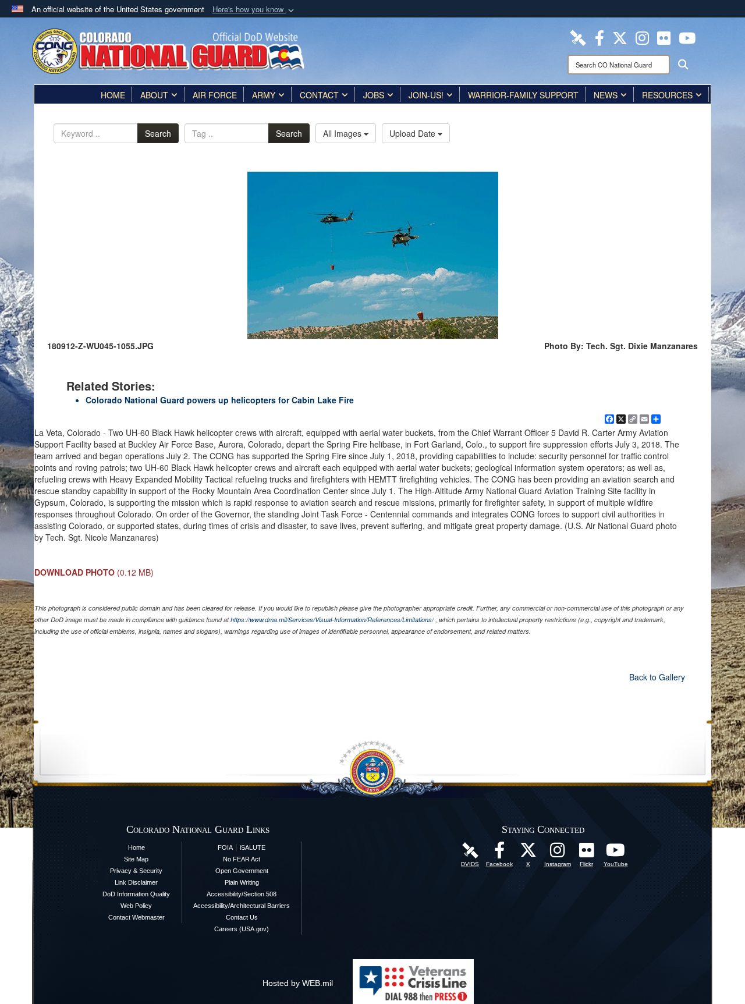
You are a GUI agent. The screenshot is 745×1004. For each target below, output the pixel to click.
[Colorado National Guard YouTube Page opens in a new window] (687, 36)
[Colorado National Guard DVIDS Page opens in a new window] (578, 36)
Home (113, 95)
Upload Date (413, 133)
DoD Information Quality (136, 894)
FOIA (225, 847)
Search (158, 133)
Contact (319, 95)
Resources (667, 95)
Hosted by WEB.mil (297, 983)
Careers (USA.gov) (241, 928)
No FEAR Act (241, 859)
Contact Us (242, 917)
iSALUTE (252, 847)
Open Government (241, 870)
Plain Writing (242, 882)
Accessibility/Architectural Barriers (241, 905)
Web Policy (136, 905)
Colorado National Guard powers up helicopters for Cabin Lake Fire (220, 400)
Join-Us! (426, 95)
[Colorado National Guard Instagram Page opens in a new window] (642, 36)
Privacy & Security (136, 870)
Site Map (136, 859)
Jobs (373, 95)
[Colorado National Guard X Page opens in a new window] (619, 36)
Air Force (215, 95)
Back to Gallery (657, 677)
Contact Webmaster (136, 917)
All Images (343, 133)
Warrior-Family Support (523, 95)
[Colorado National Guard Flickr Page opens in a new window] (663, 36)
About (154, 95)
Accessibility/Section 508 (241, 894)
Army (263, 95)
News (606, 95)
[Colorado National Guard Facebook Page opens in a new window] (599, 36)
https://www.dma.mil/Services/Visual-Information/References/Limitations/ (332, 619)
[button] (254, 9)
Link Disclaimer (136, 882)
